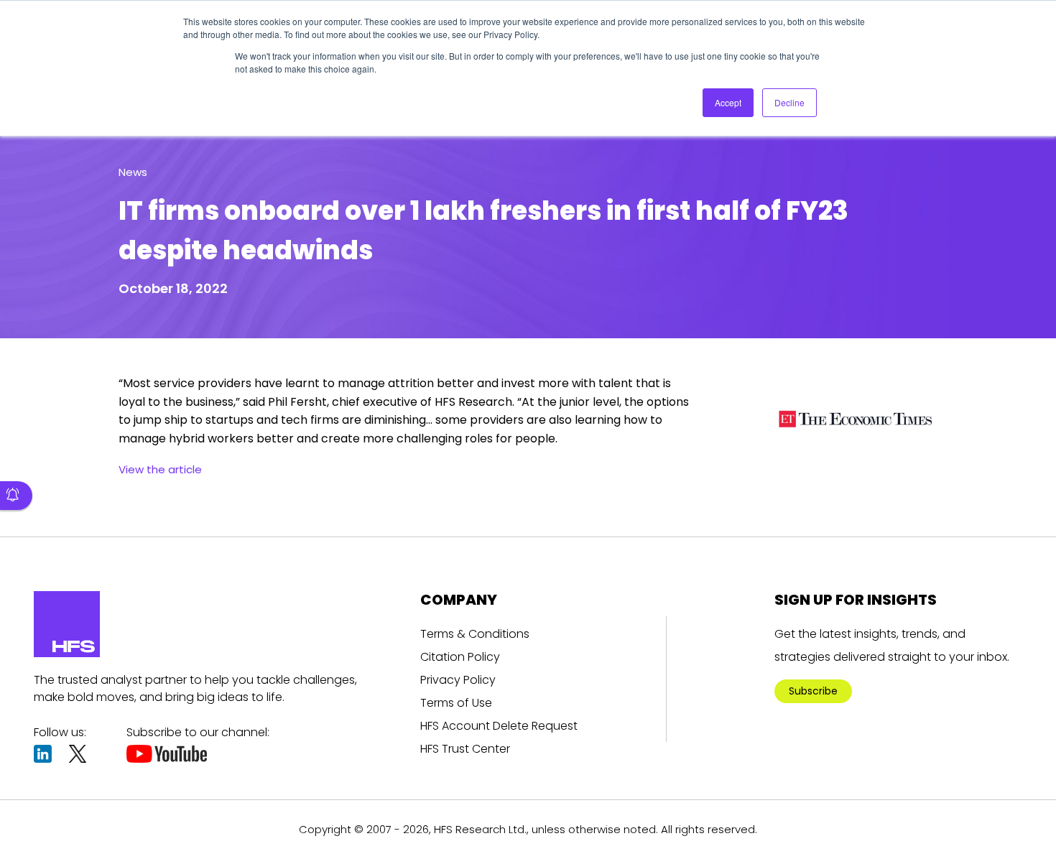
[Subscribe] (16, 495)
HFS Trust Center (465, 748)
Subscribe (813, 691)
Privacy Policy (458, 680)
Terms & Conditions (474, 634)
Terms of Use (456, 703)
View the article (160, 469)
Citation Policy (460, 657)
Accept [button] (728, 102)
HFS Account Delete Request (499, 726)
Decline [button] (789, 102)
